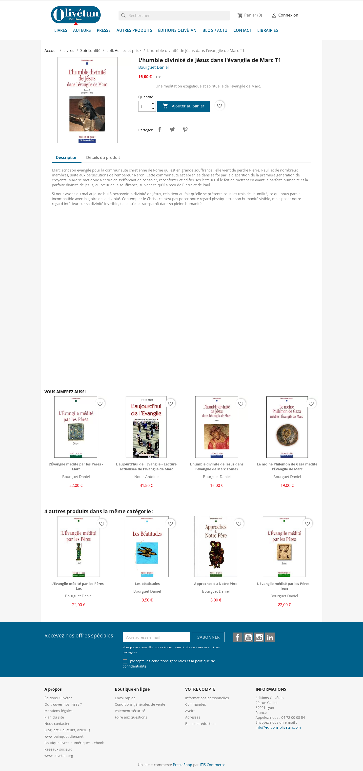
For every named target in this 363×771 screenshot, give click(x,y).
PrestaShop (182, 764)
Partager (159, 129)
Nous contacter (57, 723)
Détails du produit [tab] (103, 157)
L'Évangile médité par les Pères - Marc (76, 466)
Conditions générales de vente (140, 704)
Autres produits (134, 30)
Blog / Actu (214, 30)
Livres (60, 30)
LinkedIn (270, 637)
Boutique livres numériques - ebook (74, 742)
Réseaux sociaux (58, 749)
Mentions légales (58, 710)
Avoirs (190, 710)
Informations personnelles (207, 698)
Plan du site (54, 717)
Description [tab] (67, 157)
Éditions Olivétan (177, 30)
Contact (242, 30)
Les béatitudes (147, 583)
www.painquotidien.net (63, 736)
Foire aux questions (131, 717)
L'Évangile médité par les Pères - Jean (284, 586)
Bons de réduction (200, 723)
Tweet (172, 129)
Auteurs (82, 30)
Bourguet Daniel (153, 67)
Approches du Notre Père (215, 583)
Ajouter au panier (183, 106)
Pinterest (185, 129)
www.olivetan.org (58, 755)
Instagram (259, 637)
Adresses (192, 717)
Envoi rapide (125, 698)
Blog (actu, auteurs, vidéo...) (67, 730)
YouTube (248, 637)
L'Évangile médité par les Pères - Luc (78, 586)
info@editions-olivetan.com (278, 727)
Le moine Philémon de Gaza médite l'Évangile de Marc (287, 466)
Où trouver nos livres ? (63, 704)
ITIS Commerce (212, 764)
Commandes (195, 704)
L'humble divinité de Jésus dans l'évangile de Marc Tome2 (216, 466)
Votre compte (200, 689)
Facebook (237, 637)
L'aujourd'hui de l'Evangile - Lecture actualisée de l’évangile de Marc (146, 466)
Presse (104, 30)
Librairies (267, 30)
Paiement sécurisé (130, 710)
